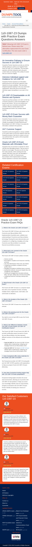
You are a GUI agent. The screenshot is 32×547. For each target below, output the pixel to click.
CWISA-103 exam (7, 515)
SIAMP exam (5, 529)
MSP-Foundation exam (8, 522)
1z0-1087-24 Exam (24, 348)
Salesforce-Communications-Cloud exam (22, 525)
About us (4, 503)
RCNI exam (19, 529)
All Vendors (5, 493)
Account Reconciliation (17, 24)
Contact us (5, 500)
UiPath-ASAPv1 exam (8, 511)
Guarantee (5, 505)
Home (3, 24)
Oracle (8, 24)
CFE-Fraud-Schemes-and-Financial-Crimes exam (22, 518)
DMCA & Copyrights (8, 495)
